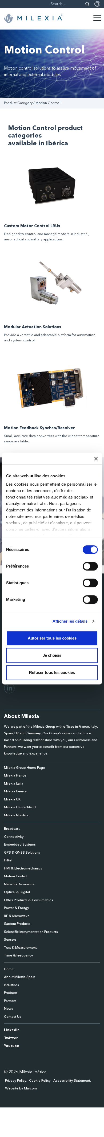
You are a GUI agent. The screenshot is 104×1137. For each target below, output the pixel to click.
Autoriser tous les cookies (52, 638)
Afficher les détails (70, 621)
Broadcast (12, 829)
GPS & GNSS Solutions (22, 852)
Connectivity (14, 837)
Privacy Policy (15, 1080)
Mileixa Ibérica (15, 791)
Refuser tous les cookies (52, 672)
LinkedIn (11, 1030)
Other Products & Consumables (28, 900)
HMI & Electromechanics (23, 868)
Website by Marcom (21, 1088)
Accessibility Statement (71, 1080)
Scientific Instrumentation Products (31, 932)
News (8, 1008)
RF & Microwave (17, 916)
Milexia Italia (13, 783)
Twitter (11, 1038)
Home (9, 969)
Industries (11, 985)
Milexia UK (12, 799)
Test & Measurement (20, 948)
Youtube (11, 1046)
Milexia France (15, 775)
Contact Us (12, 1017)
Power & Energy (16, 908)
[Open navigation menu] (97, 17)
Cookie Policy (40, 1080)
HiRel (8, 860)
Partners (10, 1001)
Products (11, 993)
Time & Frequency (18, 955)
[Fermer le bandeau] (96, 458)
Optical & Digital (17, 892)
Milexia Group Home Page (24, 768)
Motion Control (15, 876)
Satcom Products (17, 924)
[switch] (90, 566)
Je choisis (52, 655)
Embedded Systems (20, 844)
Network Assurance (19, 884)
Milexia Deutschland (20, 807)
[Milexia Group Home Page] (33, 18)
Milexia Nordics (16, 815)
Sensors (10, 939)
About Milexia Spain (19, 977)
